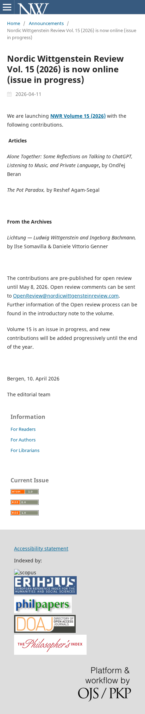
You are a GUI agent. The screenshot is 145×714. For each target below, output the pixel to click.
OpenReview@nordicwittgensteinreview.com (66, 295)
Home (13, 23)
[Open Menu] (7, 7)
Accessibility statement (41, 548)
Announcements (46, 23)
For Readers (23, 429)
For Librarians (25, 450)
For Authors (23, 440)
